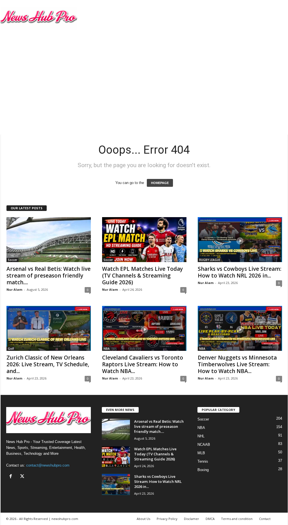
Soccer (12, 260)
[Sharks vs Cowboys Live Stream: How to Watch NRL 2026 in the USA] (240, 239)
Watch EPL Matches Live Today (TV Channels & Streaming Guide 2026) (142, 275)
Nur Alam (14, 289)
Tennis (202, 461)
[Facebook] (12, 477)
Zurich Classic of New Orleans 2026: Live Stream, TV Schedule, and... (47, 364)
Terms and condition (237, 519)
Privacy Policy (167, 519)
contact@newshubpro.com (47, 465)
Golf (11, 349)
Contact (265, 519)
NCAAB (203, 444)
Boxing (203, 470)
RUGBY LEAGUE (209, 260)
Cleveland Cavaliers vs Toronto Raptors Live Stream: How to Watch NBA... (142, 364)
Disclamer (191, 519)
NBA (107, 349)
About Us (143, 519)
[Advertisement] (144, 79)
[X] (23, 477)
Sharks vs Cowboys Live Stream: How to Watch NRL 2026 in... (239, 272)
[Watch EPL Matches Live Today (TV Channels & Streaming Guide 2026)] (144, 239)
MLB (201, 453)
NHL (200, 436)
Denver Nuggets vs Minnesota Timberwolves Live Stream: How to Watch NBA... (237, 364)
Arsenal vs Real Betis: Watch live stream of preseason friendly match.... (48, 275)
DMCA (210, 519)
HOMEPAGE (160, 183)
